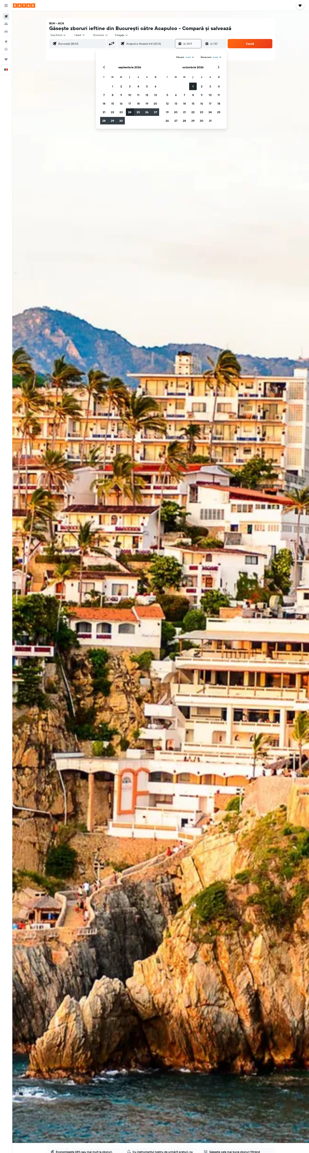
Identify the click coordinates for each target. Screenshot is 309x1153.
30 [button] (121, 120)
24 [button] (129, 112)
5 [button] (147, 86)
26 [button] (146, 112)
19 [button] (147, 103)
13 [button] (155, 95)
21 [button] (104, 112)
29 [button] (112, 120)
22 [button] (112, 112)
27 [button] (155, 112)
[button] (6, 5)
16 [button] (121, 103)
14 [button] (104, 103)
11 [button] (138, 95)
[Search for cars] (6, 31)
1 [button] (112, 86)
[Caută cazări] (6, 24)
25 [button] (138, 112)
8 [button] (112, 95)
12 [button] (147, 95)
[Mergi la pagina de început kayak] (24, 5)
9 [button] (121, 95)
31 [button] (210, 120)
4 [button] (138, 86)
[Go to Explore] (6, 41)
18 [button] (138, 103)
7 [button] (104, 95)
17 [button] (129, 103)
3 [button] (130, 86)
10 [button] (129, 95)
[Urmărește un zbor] (6, 49)
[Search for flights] (6, 16)
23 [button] (121, 112)
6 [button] (155, 86)
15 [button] (112, 103)
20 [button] (155, 103)
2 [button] (121, 86)
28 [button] (104, 120)
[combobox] (58, 35)
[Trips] (6, 59)
